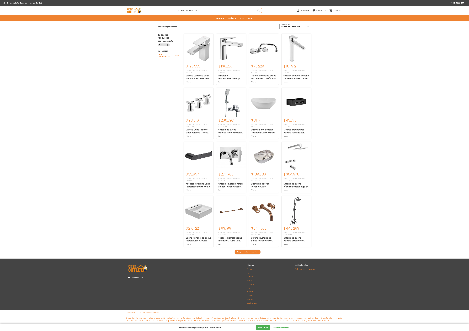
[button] (295, 26)
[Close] (167, 45)
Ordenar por (285, 24)
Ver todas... (252, 303)
